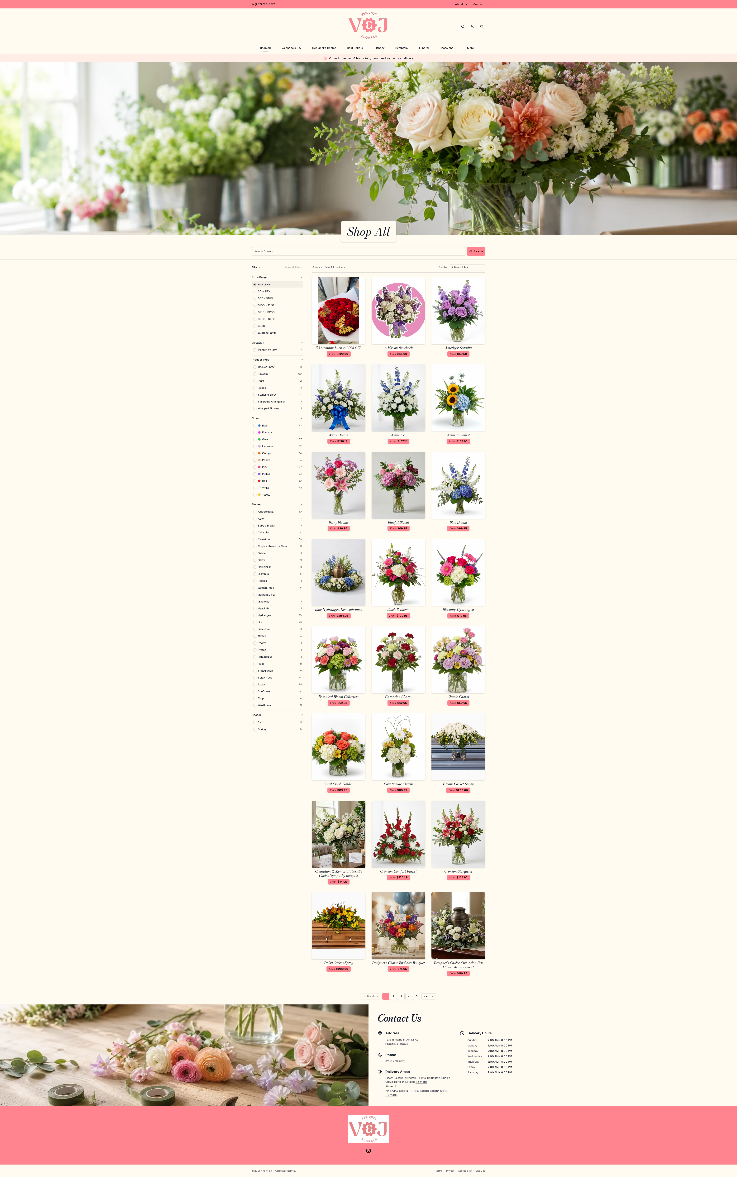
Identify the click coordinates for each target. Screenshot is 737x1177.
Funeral (424, 48)
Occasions (446, 48)
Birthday (379, 48)
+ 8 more (391, 1095)
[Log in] (472, 26)
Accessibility (465, 1170)
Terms (438, 1170)
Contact (478, 4)
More (470, 48)
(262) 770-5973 (265, 4)
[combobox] (467, 267)
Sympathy (401, 48)
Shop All (265, 48)
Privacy (450, 1170)
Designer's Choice (324, 48)
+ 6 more (421, 1082)
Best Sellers (355, 48)
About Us (461, 4)
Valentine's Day (292, 48)
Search (478, 251)
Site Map (480, 1170)
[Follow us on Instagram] (368, 1150)
